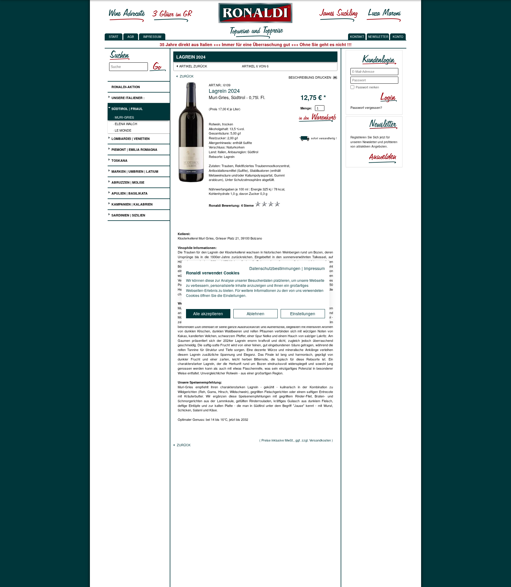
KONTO (398, 37)
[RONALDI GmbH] (253, 21)
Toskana (119, 160)
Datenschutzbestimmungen (274, 268)
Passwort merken (367, 87)
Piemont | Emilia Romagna (134, 149)
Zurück (186, 76)
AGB (130, 37)
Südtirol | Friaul (127, 108)
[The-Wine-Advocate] (127, 15)
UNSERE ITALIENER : (128, 98)
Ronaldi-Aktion (125, 87)
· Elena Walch (125, 123)
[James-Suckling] (338, 15)
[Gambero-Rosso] (172, 15)
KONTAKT (357, 37)
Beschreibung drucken (310, 77)
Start (113, 37)
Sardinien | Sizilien (128, 215)
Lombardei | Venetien (130, 138)
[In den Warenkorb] (335, 117)
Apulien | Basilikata (129, 193)
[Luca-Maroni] (384, 15)
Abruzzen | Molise (127, 182)
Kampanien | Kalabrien (132, 204)
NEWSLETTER (378, 37)
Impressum (152, 37)
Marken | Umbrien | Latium (134, 171)
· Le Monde (122, 130)
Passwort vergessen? (366, 107)
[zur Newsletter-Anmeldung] (380, 158)
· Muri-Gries (123, 117)
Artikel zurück (193, 66)
